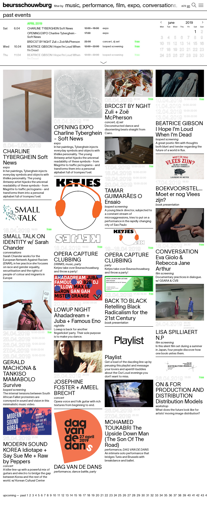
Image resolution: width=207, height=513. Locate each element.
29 (138, 495)
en (188, 6)
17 (84, 495)
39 (184, 495)
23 (111, 495)
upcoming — (11, 495)
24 (115, 495)
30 (143, 495)
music (72, 5)
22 (106, 495)
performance (97, 5)
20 (97, 495)
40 (189, 495)
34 (161, 495)
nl (183, 6)
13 (66, 495)
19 (93, 495)
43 (202, 495)
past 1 (24, 495)
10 (54, 495)
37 (175, 495)
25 (120, 495)
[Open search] (194, 5)
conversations (159, 5)
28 (133, 495)
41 (193, 495)
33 (156, 495)
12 (62, 495)
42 (197, 495)
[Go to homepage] (28, 5)
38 (179, 495)
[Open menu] (201, 5)
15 (75, 495)
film (120, 5)
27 (129, 495)
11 (58, 495)
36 (170, 495)
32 (152, 495)
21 (102, 495)
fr (185, 6)
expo (134, 5)
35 (165, 495)
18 (88, 495)
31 (147, 495)
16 (80, 495)
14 (71, 495)
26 (124, 495)
